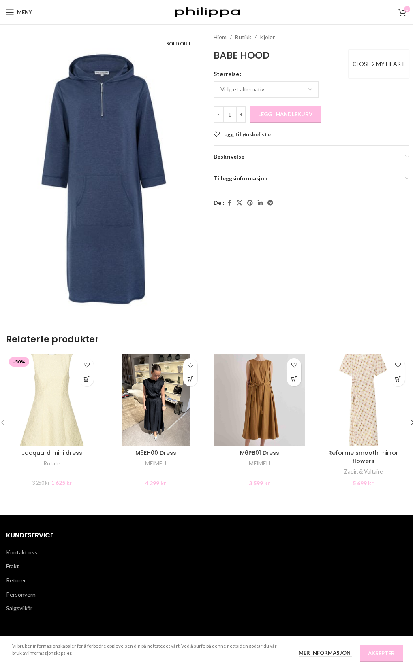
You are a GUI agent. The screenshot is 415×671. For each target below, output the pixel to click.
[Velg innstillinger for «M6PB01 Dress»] (294, 379)
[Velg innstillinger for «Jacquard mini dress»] (86, 379)
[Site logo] (207, 11)
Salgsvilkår (19, 608)
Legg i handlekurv (285, 114)
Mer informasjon (325, 653)
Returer (16, 580)
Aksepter (381, 653)
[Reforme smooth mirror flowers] (363, 400)
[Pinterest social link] (250, 202)
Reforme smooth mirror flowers (363, 457)
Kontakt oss (21, 552)
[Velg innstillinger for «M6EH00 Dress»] (190, 379)
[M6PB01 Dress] (259, 400)
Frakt (12, 566)
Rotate (52, 463)
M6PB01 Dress (259, 453)
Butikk (243, 37)
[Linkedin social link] (260, 202)
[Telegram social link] (270, 202)
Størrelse (226, 73)
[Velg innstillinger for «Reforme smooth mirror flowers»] (398, 379)
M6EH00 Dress (155, 453)
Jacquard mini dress (51, 453)
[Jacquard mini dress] (52, 400)
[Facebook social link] (229, 202)
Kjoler (267, 37)
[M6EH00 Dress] (155, 400)
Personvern (21, 594)
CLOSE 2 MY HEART (379, 63)
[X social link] (239, 202)
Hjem (220, 37)
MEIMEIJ (155, 463)
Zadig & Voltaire (363, 471)
